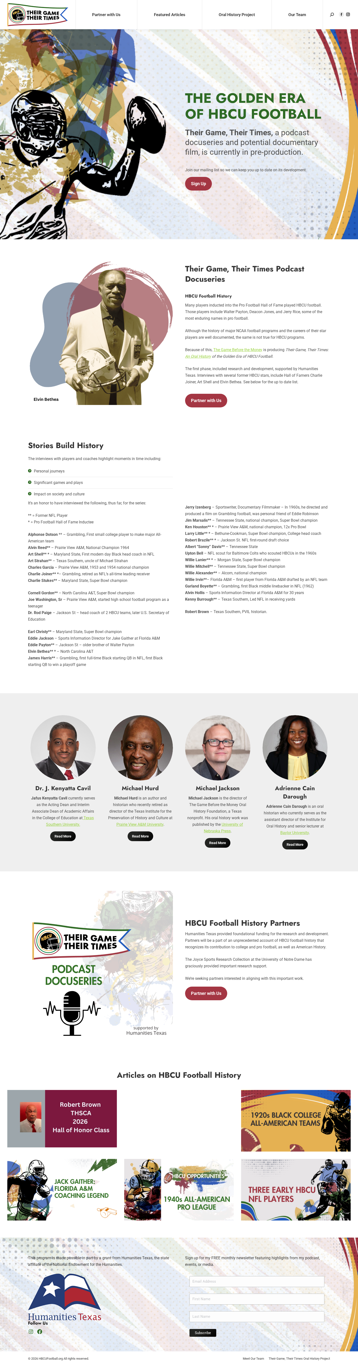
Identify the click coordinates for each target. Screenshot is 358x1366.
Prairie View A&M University (139, 824)
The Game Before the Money (237, 349)
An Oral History (198, 356)
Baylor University (294, 832)
